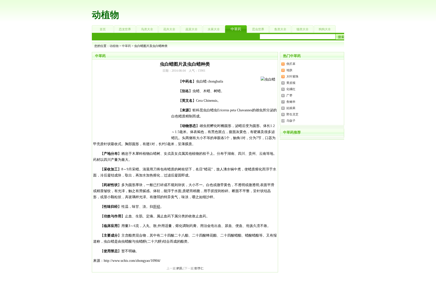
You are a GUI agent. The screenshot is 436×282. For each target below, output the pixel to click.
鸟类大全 (147, 29)
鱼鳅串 (290, 102)
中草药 (236, 29)
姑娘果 (290, 108)
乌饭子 (290, 120)
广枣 (289, 95)
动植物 (105, 15)
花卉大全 (169, 29)
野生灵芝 (292, 114)
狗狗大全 (325, 29)
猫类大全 (302, 29)
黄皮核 (290, 83)
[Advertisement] (250, 11)
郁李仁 (199, 268)
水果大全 (214, 29)
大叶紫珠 (292, 76)
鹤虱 (180, 268)
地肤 (289, 70)
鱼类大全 (280, 29)
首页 (103, 29)
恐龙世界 (125, 29)
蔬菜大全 (191, 29)
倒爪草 (290, 64)
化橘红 (290, 89)
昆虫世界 (258, 29)
